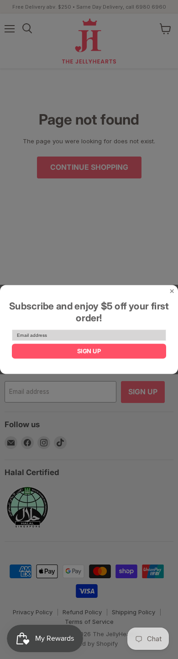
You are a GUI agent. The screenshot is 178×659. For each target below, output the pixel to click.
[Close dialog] (172, 291)
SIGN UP (89, 351)
